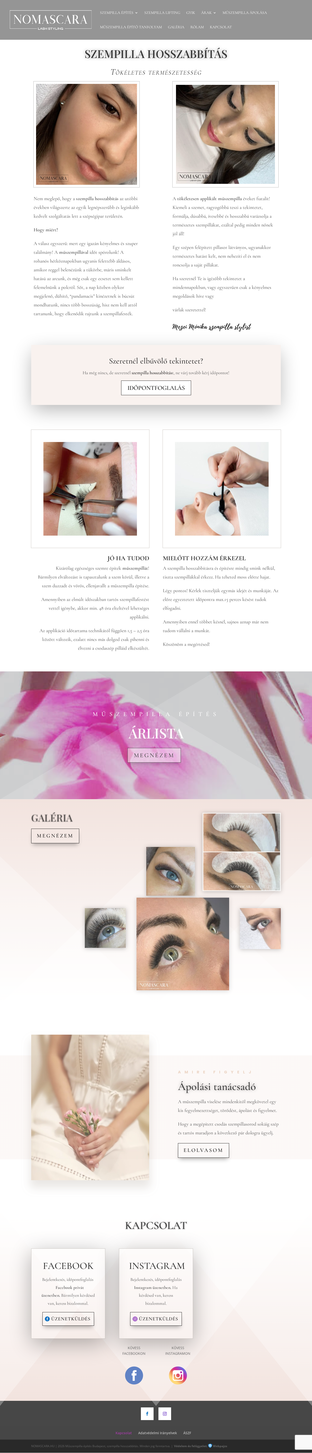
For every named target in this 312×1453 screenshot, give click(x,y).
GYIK (190, 13)
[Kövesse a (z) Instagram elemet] (164, 1413)
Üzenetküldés (70, 1319)
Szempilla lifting (162, 13)
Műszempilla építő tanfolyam (131, 27)
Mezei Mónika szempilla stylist (212, 327)
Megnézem (55, 836)
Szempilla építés (116, 13)
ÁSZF (187, 1433)
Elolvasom (204, 1150)
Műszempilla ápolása (245, 13)
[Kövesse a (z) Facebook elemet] (147, 1413)
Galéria (176, 27)
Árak (206, 13)
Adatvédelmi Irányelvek (157, 1433)
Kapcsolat (221, 27)
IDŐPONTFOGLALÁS (156, 388)
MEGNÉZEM (154, 755)
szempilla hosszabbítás (152, 372)
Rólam (197, 27)
